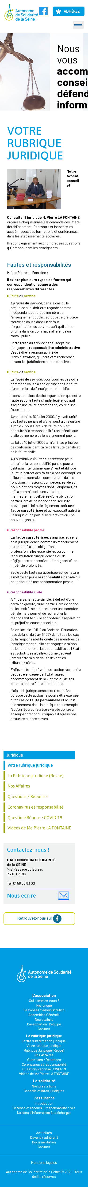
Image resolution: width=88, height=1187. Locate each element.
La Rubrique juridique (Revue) (36, 775)
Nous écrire (21, 895)
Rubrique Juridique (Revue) (44, 1050)
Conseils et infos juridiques (44, 1091)
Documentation (44, 1142)
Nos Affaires (19, 786)
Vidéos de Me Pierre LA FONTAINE (39, 827)
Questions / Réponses (28, 796)
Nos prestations (44, 1086)
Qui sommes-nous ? (44, 1001)
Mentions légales (44, 1162)
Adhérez (72, 11)
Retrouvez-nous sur (35, 918)
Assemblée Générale (44, 1015)
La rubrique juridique (44, 1036)
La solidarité (44, 1081)
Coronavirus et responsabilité (36, 807)
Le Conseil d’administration (44, 1010)
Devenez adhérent (44, 1137)
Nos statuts (44, 1019)
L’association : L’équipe (44, 1024)
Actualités (44, 1133)
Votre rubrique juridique (35, 143)
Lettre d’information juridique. (44, 1041)
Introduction (44, 1103)
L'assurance (44, 1098)
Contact (44, 1029)
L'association (44, 995)
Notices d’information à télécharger (44, 1113)
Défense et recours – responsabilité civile (44, 1108)
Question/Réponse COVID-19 (35, 817)
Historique (44, 1005)
